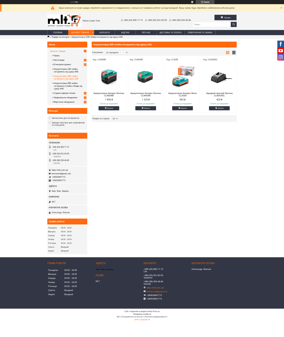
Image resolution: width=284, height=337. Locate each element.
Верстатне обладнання (64, 102)
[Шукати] (234, 24)
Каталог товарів (80, 32)
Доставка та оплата (171, 32)
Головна (57, 32)
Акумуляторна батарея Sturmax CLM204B (145, 94)
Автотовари (59, 60)
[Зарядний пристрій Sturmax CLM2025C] (219, 76)
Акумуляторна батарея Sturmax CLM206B (108, 94)
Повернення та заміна (200, 32)
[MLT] (64, 26)
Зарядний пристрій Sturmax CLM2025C (219, 94)
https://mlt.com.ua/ (60, 170)
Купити (110, 108)
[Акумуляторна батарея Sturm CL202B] (183, 76)
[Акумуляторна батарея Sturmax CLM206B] (109, 76)
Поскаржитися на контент (132, 317)
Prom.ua (156, 311)
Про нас (146, 32)
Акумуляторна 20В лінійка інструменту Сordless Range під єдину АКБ (68, 86)
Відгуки (125, 32)
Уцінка (56, 55)
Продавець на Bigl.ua (142, 314)
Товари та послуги (60, 37)
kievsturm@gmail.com (61, 173)
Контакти (104, 32)
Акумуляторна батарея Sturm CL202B (182, 94)
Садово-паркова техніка (64, 93)
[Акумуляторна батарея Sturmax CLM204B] (146, 76)
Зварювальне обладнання (65, 97)
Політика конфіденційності (156, 317)
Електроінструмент (62, 64)
